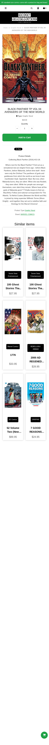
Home (6, 27)
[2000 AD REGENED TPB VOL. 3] (35, 340)
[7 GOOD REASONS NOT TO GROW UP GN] (35, 413)
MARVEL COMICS (27, 214)
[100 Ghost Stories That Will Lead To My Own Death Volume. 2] (35, 267)
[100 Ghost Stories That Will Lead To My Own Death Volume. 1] (13, 267)
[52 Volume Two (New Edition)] (13, 413)
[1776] (13, 340)
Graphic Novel (16, 27)
